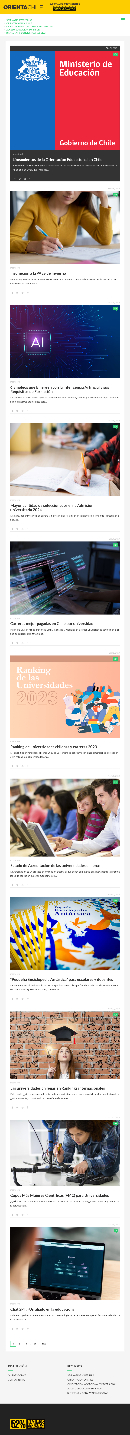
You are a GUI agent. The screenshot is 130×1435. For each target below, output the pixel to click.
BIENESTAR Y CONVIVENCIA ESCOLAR (26, 32)
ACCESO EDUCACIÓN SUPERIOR (23, 29)
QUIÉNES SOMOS (17, 1375)
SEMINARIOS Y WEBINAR (19, 20)
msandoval (18, 154)
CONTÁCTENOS (16, 1379)
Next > (45, 1344)
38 (35, 1344)
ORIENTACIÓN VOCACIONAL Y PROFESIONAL (30, 26)
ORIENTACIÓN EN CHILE (19, 23)
